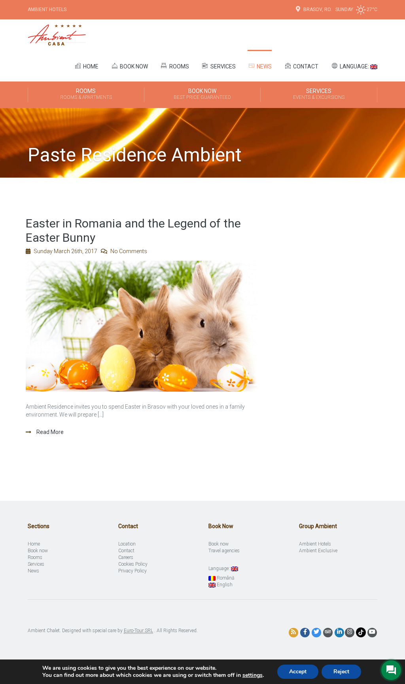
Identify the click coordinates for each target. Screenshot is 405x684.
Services (222, 66)
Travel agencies (224, 550)
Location (127, 544)
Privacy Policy (132, 571)
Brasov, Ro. (318, 9)
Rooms (178, 66)
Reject (341, 671)
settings (252, 675)
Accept (298, 671)
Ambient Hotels (47, 9)
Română (225, 578)
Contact (305, 66)
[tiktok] (361, 632)
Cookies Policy (133, 564)
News (263, 66)
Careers (125, 557)
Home (90, 66)
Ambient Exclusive (318, 550)
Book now (133, 66)
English (224, 584)
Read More (49, 432)
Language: (354, 66)
